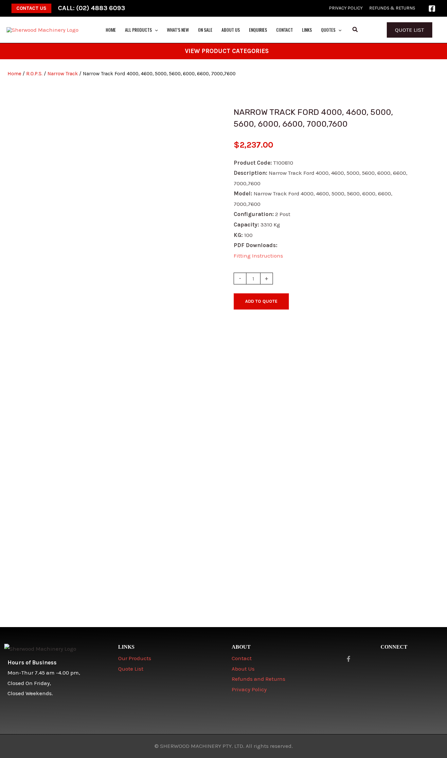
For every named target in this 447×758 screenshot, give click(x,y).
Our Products (134, 658)
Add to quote (261, 301)
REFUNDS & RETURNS (392, 8)
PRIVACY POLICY (346, 8)
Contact (242, 658)
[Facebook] (432, 8)
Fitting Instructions (258, 255)
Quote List (409, 30)
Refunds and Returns (258, 679)
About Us (243, 668)
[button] (31, 8)
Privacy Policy (249, 689)
